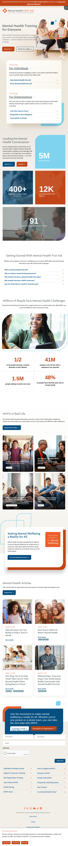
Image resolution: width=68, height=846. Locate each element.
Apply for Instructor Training (14, 773)
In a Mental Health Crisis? (47, 792)
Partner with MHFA (44, 778)
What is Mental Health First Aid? (16, 270)
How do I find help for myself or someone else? (21, 284)
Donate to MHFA (43, 773)
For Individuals (18, 68)
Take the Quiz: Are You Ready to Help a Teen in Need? (16, 633)
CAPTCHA (6, 748)
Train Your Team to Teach (19, 111)
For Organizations (20, 97)
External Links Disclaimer (33, 827)
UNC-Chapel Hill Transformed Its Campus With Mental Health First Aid (16, 499)
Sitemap (33, 821)
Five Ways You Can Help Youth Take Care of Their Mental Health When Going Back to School (17, 680)
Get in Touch (42, 787)
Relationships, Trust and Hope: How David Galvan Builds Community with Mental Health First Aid (49, 680)
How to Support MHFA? (46, 769)
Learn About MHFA (11, 782)
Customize (16, 842)
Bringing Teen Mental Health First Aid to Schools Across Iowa (47, 499)
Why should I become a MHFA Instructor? (19, 280)
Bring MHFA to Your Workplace (21, 114)
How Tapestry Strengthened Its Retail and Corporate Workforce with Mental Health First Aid (48, 461)
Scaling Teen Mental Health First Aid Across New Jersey (15, 462)
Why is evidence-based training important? (20, 273)
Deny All (24, 842)
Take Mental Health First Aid (20, 80)
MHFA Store (8, 792)
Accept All (6, 842)
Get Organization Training (13, 778)
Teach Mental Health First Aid (21, 83)
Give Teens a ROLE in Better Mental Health (48, 631)
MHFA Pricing (9, 787)
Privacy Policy (33, 816)
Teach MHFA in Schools (18, 118)
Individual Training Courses (14, 768)
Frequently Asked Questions (48, 783)
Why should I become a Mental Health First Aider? (22, 277)
